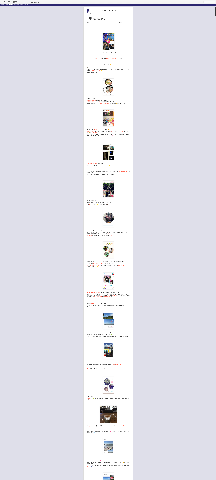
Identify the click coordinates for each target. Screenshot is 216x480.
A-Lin (115, 167)
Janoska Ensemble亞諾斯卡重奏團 (93, 101)
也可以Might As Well (121, 265)
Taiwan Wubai (122, 26)
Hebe (112, 167)
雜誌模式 (10, 4)
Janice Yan (98, 265)
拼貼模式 (14, 4)
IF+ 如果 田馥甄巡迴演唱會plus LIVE (102, 103)
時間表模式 (26, 4)
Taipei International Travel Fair (92, 163)
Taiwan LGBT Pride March (111, 58)
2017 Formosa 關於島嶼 (91, 100)
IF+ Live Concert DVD (111, 57)
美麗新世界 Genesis (96, 362)
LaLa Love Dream (99, 58)
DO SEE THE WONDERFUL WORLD (94, 292)
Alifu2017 (107, 429)
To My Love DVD (94, 132)
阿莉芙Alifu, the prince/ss (96, 70)
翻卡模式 (6, 4)
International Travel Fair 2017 (92, 64)
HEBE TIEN (105, 57)
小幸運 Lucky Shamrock (122, 171)
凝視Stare (90, 204)
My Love (88, 466)
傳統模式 (2, 4)
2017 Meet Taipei (90, 131)
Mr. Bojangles (89, 235)
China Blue (120, 364)
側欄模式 (17, 4)
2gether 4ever (89, 398)
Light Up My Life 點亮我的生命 (108, 10)
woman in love (107, 426)
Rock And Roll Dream (98, 296)
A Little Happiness (115, 295)
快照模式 (21, 4)
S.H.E (129, 294)
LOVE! (99, 460)
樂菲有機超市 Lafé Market (97, 263)
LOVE (108, 233)
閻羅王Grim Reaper (90, 265)
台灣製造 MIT (103, 362)
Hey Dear (89, 457)
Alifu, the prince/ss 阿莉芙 (91, 429)
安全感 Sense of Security (95, 303)
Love (122, 131)
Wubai (116, 364)
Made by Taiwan (90, 332)
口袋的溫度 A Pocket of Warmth (98, 129)
